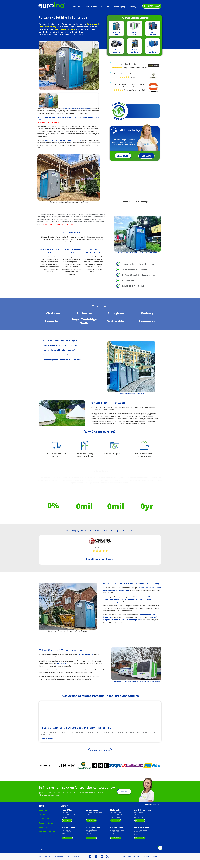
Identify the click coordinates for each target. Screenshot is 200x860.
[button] (41, 65)
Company (132, 7)
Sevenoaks (147, 321)
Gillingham (116, 313)
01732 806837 (154, 6)
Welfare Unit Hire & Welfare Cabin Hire (60, 649)
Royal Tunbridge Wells (84, 321)
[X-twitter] (107, 856)
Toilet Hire (76, 6)
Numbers (42, 849)
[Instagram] (96, 856)
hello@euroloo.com (153, 804)
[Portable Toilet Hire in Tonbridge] (131, 366)
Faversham (53, 321)
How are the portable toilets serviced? (59, 350)
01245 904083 (67, 820)
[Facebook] (90, 856)
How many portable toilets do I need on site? (62, 359)
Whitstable (115, 321)
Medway (147, 313)
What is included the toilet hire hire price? (60, 340)
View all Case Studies (100, 751)
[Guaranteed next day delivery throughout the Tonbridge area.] (137, 234)
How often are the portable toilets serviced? (61, 345)
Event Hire (105, 7)
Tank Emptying (119, 7)
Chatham (53, 313)
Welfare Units (91, 7)
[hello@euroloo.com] (146, 804)
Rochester (84, 313)
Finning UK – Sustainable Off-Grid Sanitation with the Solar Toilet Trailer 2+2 (76, 728)
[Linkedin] (101, 856)
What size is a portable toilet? (55, 355)
